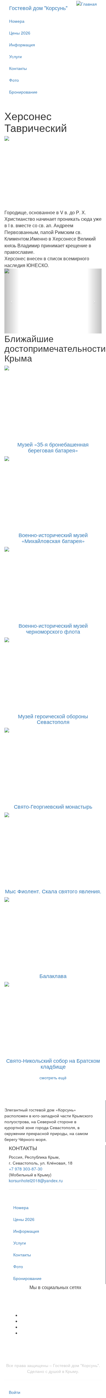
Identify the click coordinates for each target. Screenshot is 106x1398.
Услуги (15, 56)
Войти (14, 1392)
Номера (16, 21)
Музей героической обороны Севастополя (53, 719)
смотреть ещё (53, 1077)
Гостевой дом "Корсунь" (38, 8)
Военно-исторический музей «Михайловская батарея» (53, 538)
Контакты (18, 68)
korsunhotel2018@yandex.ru (36, 1180)
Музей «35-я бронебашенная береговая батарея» (53, 447)
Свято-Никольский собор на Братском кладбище (53, 1063)
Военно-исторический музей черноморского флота (53, 628)
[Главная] (86, 3)
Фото (14, 80)
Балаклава (53, 976)
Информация (22, 45)
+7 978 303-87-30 (25, 1169)
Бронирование (23, 92)
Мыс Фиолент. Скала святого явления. (53, 891)
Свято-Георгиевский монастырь (53, 806)
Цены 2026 (19, 33)
